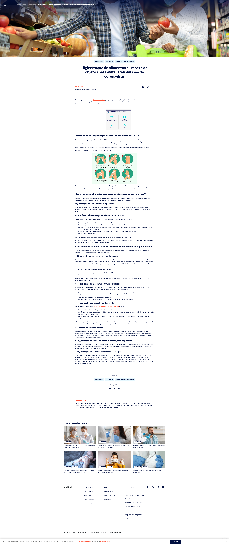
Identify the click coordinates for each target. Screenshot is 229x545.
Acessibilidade (109, 495)
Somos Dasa (88, 487)
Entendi (176, 541)
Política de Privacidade (84, 541)
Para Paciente (89, 495)
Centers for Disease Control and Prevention (106, 306)
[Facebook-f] (147, 487)
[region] (114, 542)
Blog (24, 5)
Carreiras (107, 500)
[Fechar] (226, 542)
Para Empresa (89, 500)
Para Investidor (89, 504)
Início (19, 5)
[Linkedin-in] (158, 487)
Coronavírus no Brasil (99, 100)
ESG (126, 511)
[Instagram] (152, 487)
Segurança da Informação (134, 502)
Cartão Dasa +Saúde (132, 519)
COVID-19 (109, 61)
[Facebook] (143, 87)
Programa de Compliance (134, 515)
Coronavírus (32, 5)
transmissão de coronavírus (125, 61)
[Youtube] (163, 487)
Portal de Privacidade (132, 506)
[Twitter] (148, 87)
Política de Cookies (105, 541)
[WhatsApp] (152, 87)
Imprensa (128, 491)
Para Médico (88, 491)
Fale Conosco (129, 487)
